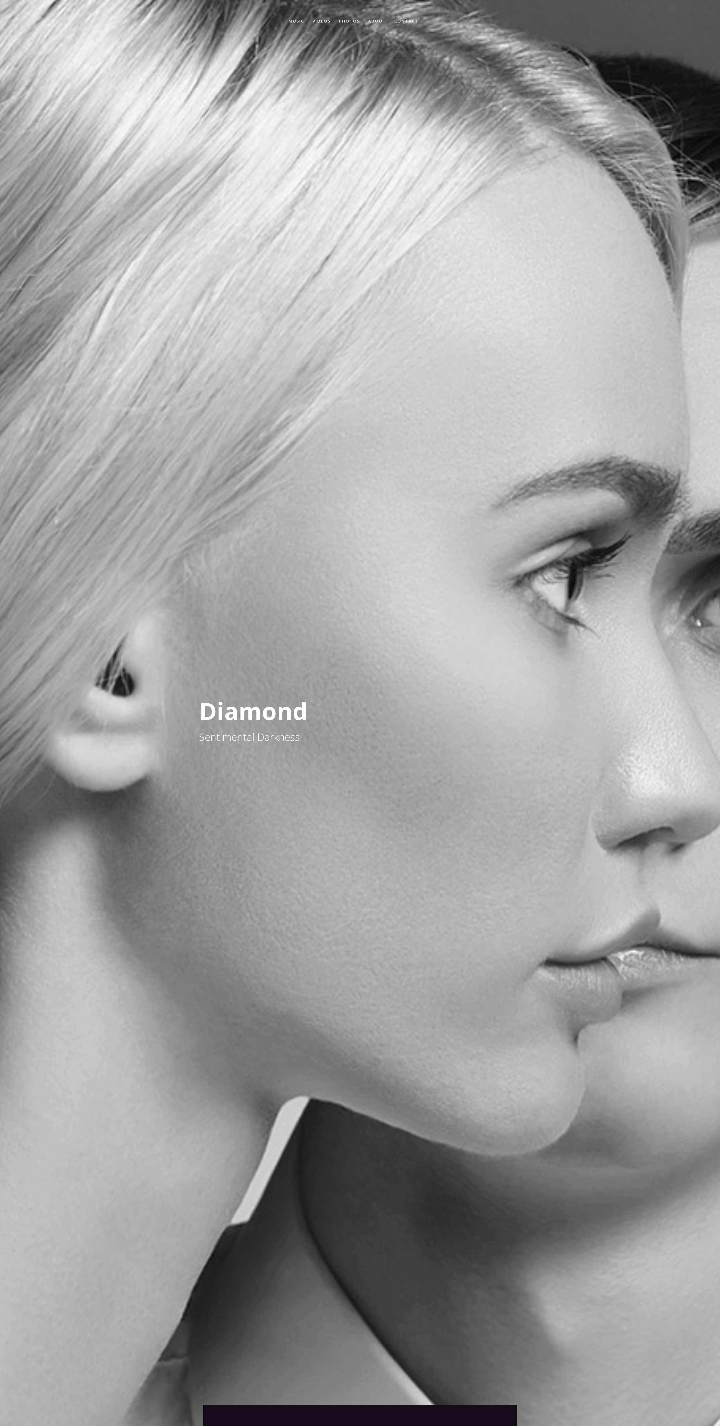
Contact (406, 21)
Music (296, 21)
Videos (321, 21)
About (377, 21)
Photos (349, 21)
